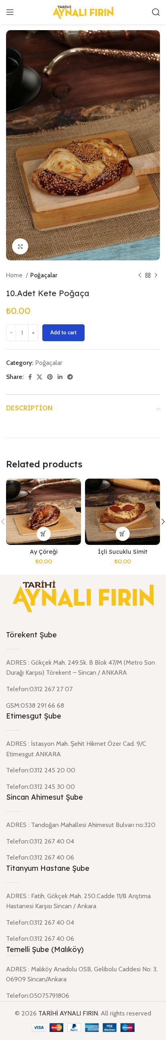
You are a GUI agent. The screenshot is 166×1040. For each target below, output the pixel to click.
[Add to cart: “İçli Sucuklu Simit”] (123, 534)
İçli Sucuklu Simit (122, 551)
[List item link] (83, 996)
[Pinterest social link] (50, 377)
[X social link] (39, 377)
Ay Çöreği (44, 551)
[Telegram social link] (70, 377)
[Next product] (156, 276)
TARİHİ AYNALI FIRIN (68, 1013)
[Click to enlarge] (20, 246)
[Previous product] (140, 276)
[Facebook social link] (30, 377)
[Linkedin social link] (60, 377)
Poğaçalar (43, 275)
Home (15, 275)
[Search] (156, 12)
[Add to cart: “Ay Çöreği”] (44, 534)
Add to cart (63, 332)
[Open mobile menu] (10, 12)
